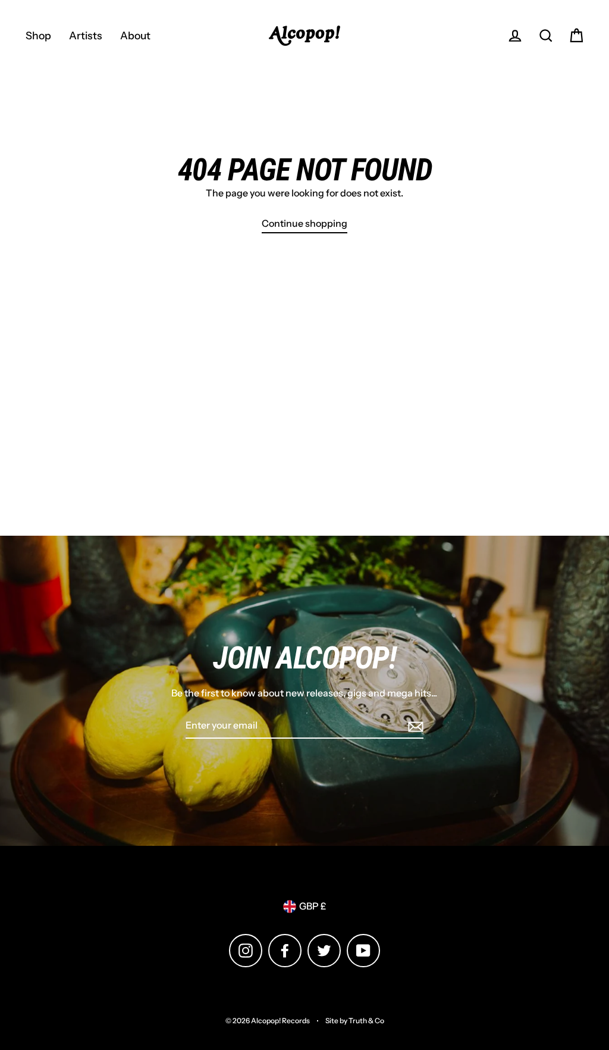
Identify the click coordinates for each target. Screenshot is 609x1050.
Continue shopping (304, 223)
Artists (85, 35)
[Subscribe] (413, 726)
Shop (38, 35)
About (135, 35)
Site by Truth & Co (354, 1020)
